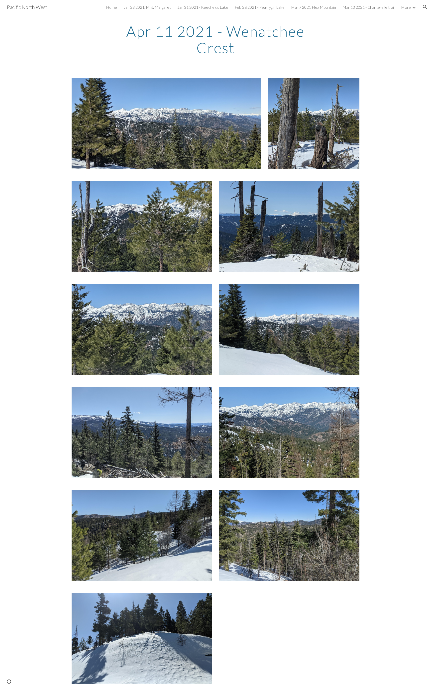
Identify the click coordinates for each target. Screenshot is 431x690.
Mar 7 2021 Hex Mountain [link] (313, 7)
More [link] (406, 7)
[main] (215, 39)
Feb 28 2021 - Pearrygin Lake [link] (260, 7)
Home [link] (111, 7)
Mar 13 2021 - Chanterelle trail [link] (368, 7)
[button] (425, 7)
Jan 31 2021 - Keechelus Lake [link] (202, 7)
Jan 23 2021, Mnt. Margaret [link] (147, 7)
